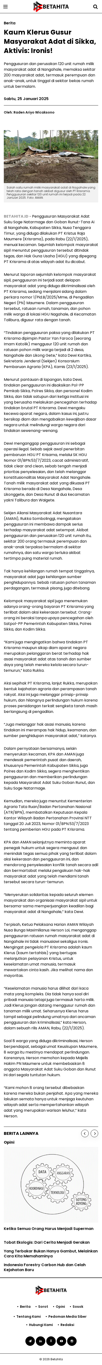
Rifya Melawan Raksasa (34, 1219)
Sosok (78, 1306)
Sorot (43, 1306)
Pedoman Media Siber (67, 1316)
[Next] (94, 1133)
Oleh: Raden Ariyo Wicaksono (29, 112)
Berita (25, 1306)
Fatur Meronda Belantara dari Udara (46, 1228)
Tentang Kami (28, 1316)
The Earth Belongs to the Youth (41, 1210)
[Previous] (85, 1133)
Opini (60, 1306)
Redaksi (67, 1325)
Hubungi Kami (41, 1325)
